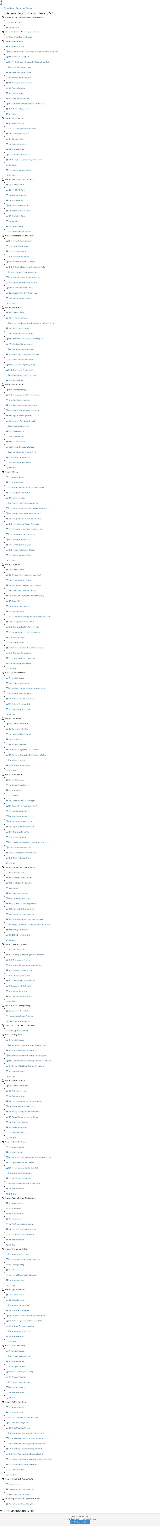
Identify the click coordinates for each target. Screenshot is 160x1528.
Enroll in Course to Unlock (80, 1522)
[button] (1, 2)
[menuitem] (1, 5)
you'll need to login (88, 1519)
